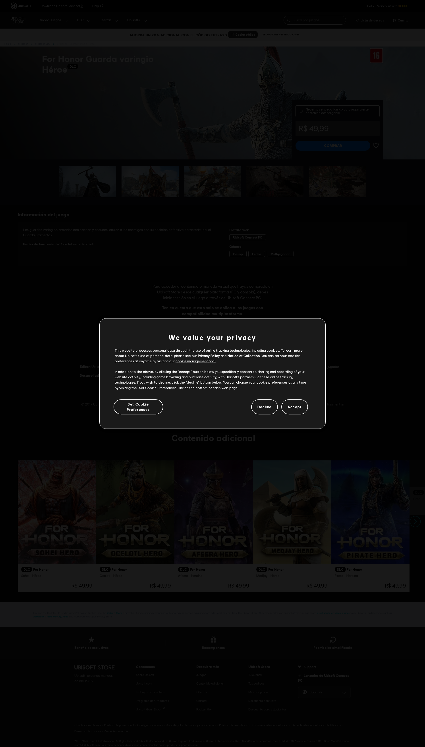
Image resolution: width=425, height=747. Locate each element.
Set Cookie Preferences (138, 406)
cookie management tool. (196, 361)
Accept (295, 407)
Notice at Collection (244, 355)
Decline (264, 407)
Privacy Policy (209, 355)
